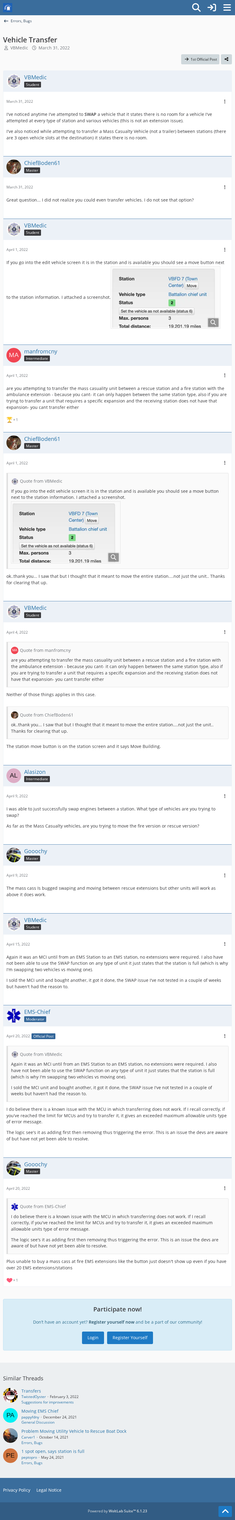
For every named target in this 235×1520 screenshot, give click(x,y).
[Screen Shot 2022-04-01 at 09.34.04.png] (165, 297)
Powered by (117, 1511)
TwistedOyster (33, 1396)
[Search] (196, 8)
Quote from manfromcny (45, 650)
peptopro (29, 1457)
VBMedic (19, 48)
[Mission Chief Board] (7, 8)
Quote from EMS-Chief (43, 1206)
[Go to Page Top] (225, 1511)
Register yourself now (111, 1322)
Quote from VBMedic (41, 481)
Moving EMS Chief (39, 1411)
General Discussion (37, 1422)
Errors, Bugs (32, 1442)
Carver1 (28, 1437)
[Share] (226, 59)
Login (93, 1337)
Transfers (31, 1391)
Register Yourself (130, 1337)
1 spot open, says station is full (52, 1451)
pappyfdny (30, 1417)
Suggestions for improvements (47, 1402)
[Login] (212, 7)
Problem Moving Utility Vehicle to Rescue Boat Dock (73, 1431)
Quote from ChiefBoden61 (46, 715)
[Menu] (227, 8)
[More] (225, 101)
